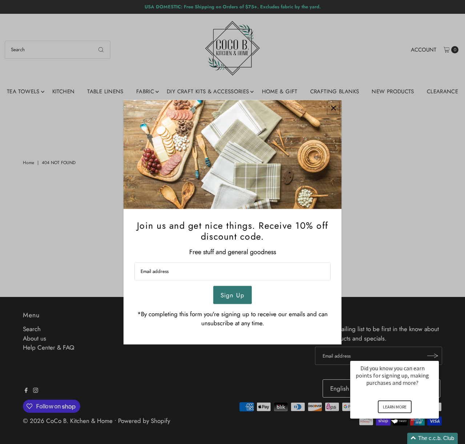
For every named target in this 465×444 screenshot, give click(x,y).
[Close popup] (333, 108)
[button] (403, 438)
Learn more (395, 407)
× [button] (435, 356)
